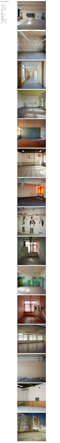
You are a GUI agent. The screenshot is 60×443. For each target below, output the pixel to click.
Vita (1, 22)
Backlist (2, 10)
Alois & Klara (2, 16)
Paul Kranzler (5, 1)
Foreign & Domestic (3, 20)
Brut (1, 17)
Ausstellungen (4, 7)
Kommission (3, 5)
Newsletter (6, 22)
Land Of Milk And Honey (4, 19)
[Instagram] (1, 23)
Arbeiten (2, 3)
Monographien (4, 9)
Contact (3, 22)
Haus (1, 12)
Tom (1, 15)
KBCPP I (2, 13)
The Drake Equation (3, 14)
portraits (3, 6)
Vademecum (2, 18)
